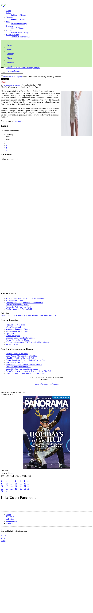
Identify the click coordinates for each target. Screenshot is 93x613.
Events (8, 11)
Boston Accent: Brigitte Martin (17, 340)
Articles (10, 77)
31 (7, 491)
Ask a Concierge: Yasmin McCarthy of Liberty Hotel (26, 373)
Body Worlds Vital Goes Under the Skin (21, 356)
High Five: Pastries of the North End (20, 358)
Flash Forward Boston (14, 362)
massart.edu (18, 121)
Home (3, 77)
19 (16, 486)
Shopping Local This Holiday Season (20, 338)
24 (7, 489)
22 (28, 486)
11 (11, 484)
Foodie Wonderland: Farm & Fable (19, 309)
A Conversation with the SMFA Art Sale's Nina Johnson (27, 342)
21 (25, 486)
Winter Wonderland (13, 327)
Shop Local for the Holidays (16, 331)
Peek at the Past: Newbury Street (18, 307)
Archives (9, 523)
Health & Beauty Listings (20, 37)
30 (2, 491)
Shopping (10, 17)
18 (11, 486)
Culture (9, 30)
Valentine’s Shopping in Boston (18, 329)
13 (21, 484)
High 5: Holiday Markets (15, 325)
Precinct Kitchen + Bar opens (17, 354)
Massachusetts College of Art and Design (43, 315)
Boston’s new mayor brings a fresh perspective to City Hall (28, 371)
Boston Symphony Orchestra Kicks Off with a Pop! (25, 360)
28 (25, 489)
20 (21, 486)
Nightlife (9, 26)
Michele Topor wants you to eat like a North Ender (25, 298)
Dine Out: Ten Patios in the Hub (18, 367)
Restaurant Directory (19, 24)
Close (3, 535)
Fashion (4, 315)
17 (7, 486)
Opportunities (11, 521)
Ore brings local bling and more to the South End (24, 303)
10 (7, 484)
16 (2, 486)
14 (25, 484)
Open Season (11, 333)
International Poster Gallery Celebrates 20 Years (24, 365)
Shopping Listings (18, 19)
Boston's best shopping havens (17, 305)
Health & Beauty (12, 35)
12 (16, 484)
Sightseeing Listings (18, 15)
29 (28, 489)
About (8, 515)
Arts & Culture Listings (20, 32)
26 (16, 489)
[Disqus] (46, 192)
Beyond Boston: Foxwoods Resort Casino (22, 369)
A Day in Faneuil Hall (14, 300)
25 (11, 489)
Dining (9, 22)
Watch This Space (13, 336)
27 (21, 489)
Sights (8, 13)
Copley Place (21, 315)
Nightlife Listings (17, 28)
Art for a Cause (12, 344)
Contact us (10, 517)
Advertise (10, 519)
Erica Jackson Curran (12, 85)
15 (28, 484)
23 (2, 489)
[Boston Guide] (2, 5)
